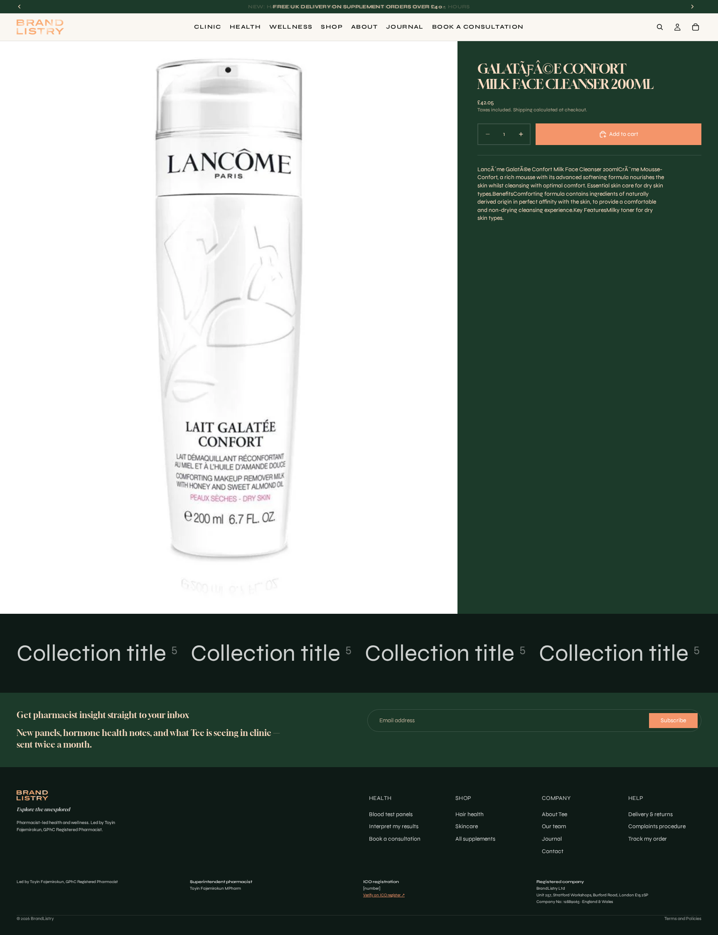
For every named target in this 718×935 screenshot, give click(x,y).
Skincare (466, 826)
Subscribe (673, 720)
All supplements (475, 838)
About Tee (554, 814)
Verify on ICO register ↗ (384, 895)
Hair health (469, 814)
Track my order (647, 838)
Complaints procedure (657, 826)
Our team (554, 826)
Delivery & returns (650, 814)
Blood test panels (391, 814)
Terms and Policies (682, 918)
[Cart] (695, 27)
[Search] (660, 27)
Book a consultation (394, 838)
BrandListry (42, 918)
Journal (552, 838)
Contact (552, 850)
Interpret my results (393, 826)
